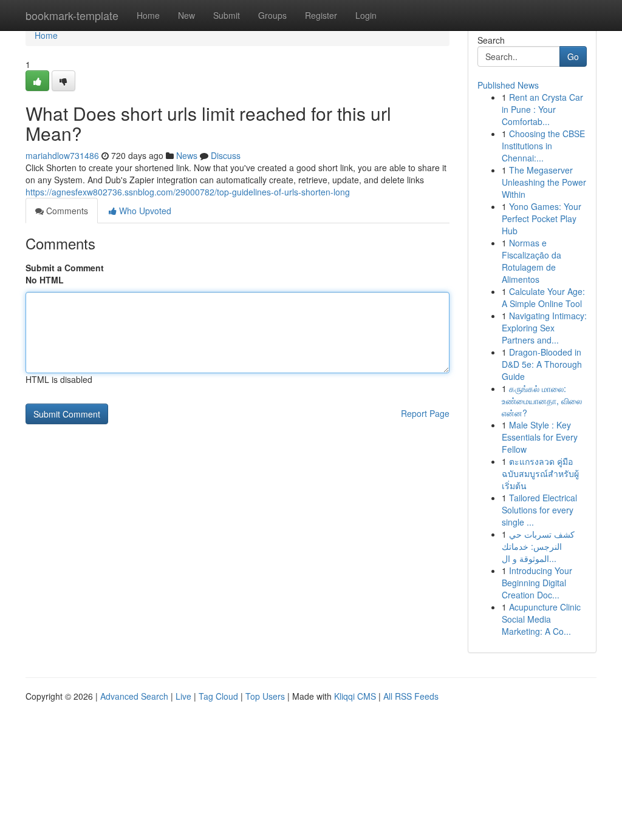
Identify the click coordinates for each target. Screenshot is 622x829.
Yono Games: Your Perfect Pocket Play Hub (541, 218)
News (186, 155)
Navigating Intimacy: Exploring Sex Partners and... (544, 328)
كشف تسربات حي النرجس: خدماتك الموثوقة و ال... (538, 546)
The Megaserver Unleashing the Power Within (544, 182)
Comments (66, 211)
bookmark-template (72, 15)
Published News (508, 85)
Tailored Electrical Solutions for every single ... (539, 510)
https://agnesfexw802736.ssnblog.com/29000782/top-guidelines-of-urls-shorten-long (188, 192)
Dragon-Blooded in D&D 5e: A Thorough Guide (542, 364)
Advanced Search (134, 696)
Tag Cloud (218, 696)
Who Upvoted (144, 211)
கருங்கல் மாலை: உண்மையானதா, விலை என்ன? (542, 400)
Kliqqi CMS (355, 696)
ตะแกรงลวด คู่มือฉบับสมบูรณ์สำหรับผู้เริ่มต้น (540, 473)
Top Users (265, 696)
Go (573, 56)
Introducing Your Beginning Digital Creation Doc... (537, 582)
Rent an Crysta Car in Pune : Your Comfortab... (542, 109)
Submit (226, 15)
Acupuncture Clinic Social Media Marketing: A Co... (541, 619)
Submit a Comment (65, 268)
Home (148, 15)
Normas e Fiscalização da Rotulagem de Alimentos (531, 261)
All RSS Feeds (411, 696)
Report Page (425, 413)
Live (183, 696)
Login (366, 15)
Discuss (226, 155)
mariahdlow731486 (62, 155)
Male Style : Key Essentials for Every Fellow (540, 437)
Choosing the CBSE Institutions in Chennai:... (543, 145)
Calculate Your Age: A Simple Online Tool (543, 297)
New (186, 15)
